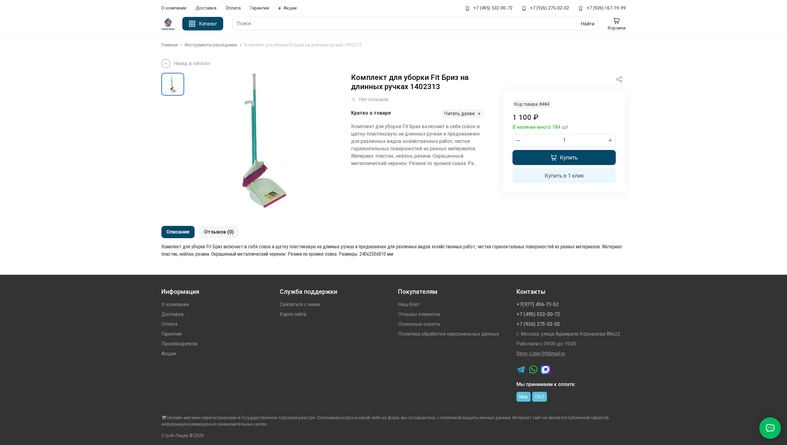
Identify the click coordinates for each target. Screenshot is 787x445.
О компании (173, 8)
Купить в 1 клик (564, 175)
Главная (170, 44)
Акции (290, 8)
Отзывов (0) (219, 232)
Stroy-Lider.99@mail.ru (540, 353)
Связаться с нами (300, 304)
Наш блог (409, 304)
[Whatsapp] (533, 369)
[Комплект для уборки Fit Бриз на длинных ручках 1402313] (261, 142)
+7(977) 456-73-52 (537, 304)
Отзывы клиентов (419, 314)
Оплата (233, 8)
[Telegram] (521, 369)
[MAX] (545, 369)
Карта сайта (293, 314)
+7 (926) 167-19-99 (605, 8)
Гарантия (259, 8)
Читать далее (460, 113)
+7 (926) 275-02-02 (549, 8)
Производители (179, 344)
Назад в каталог (192, 63)
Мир (523, 397)
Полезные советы (419, 324)
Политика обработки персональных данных (448, 334)
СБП (539, 397)
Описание (178, 232)
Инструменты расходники (211, 44)
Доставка (206, 8)
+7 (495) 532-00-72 (492, 8)
